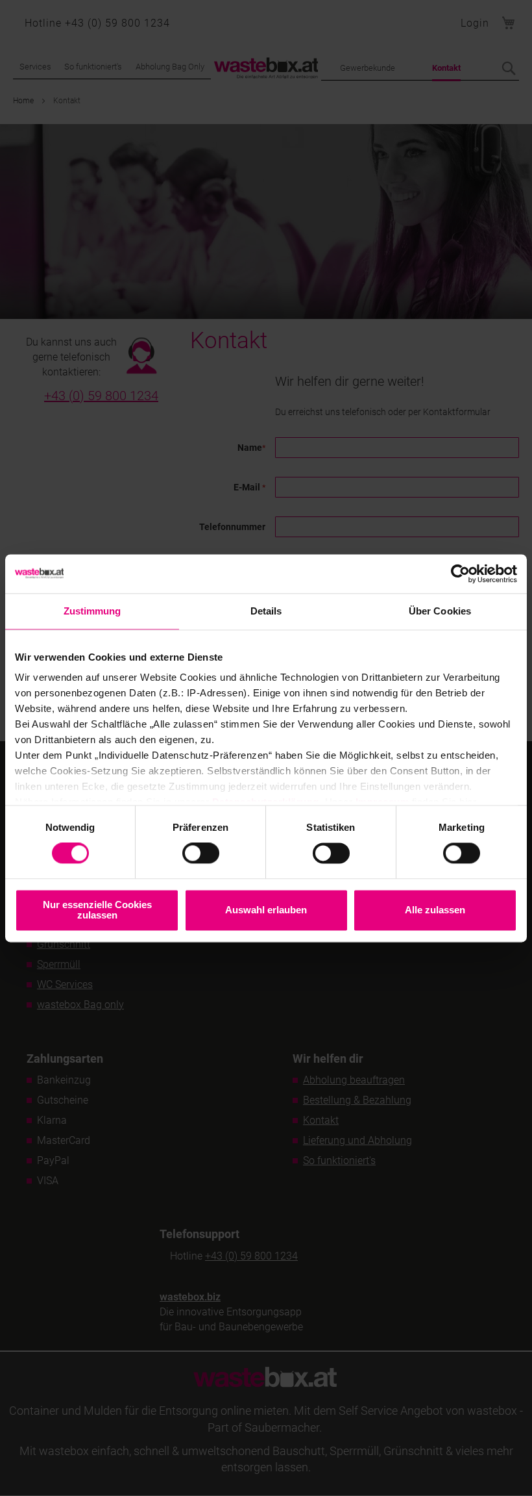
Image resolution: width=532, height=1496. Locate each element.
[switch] (200, 854)
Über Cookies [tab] (440, 610)
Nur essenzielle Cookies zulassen (97, 909)
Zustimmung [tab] (92, 610)
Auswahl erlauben (266, 909)
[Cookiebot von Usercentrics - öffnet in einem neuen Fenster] (460, 573)
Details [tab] (266, 610)
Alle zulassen (435, 909)
